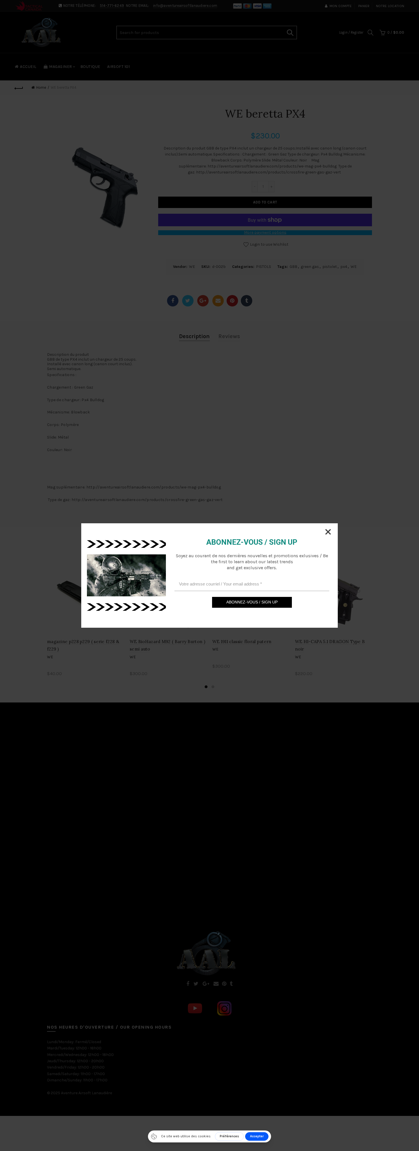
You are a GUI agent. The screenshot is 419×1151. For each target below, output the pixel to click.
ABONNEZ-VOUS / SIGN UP (252, 602)
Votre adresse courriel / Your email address (220, 584)
